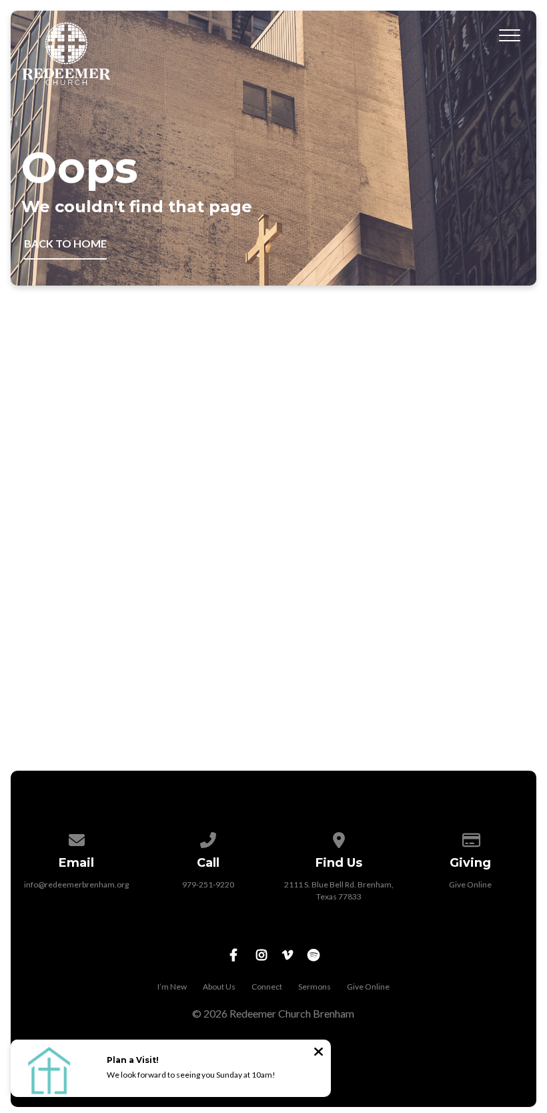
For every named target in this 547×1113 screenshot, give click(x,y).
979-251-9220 (208, 884)
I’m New (172, 987)
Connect (266, 987)
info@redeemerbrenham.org (76, 884)
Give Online (470, 884)
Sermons (314, 987)
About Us (219, 987)
